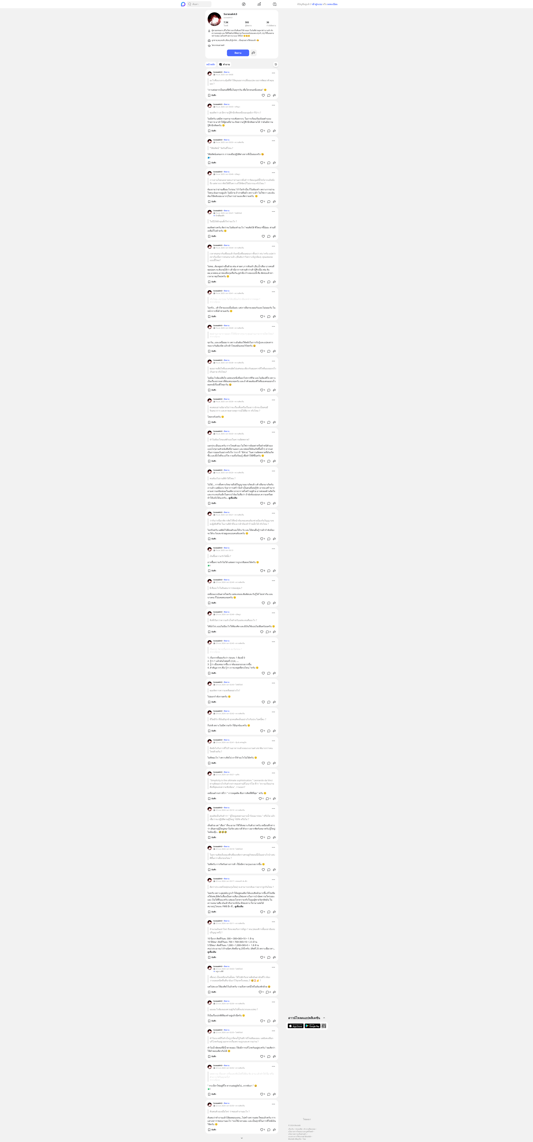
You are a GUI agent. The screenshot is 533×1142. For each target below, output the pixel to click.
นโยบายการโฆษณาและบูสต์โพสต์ (300, 1131)
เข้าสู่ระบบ (317, 4)
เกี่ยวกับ (291, 1129)
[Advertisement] (307, 1074)
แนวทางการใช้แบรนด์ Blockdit (299, 1136)
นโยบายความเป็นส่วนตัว (297, 1134)
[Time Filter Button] (275, 64)
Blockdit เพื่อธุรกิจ (294, 1139)
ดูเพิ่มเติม (233, 497)
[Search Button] (190, 4)
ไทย (304, 1139)
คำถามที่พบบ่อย (309, 1129)
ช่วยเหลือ (299, 1129)
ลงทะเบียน (332, 4)
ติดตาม (238, 52)
